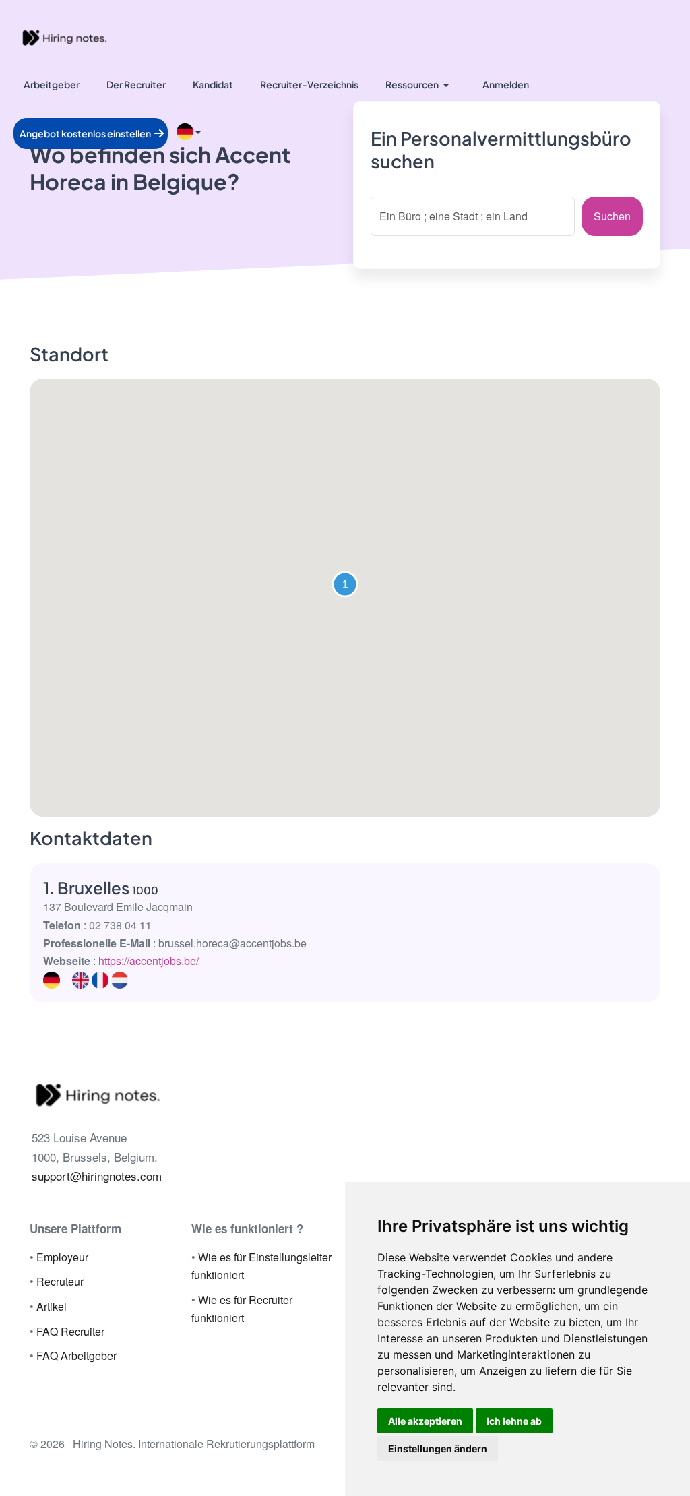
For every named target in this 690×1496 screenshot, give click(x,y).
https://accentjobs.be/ (148, 960)
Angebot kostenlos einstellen (86, 133)
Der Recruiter (136, 84)
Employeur (62, 1257)
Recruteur (60, 1281)
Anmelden (505, 84)
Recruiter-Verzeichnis (309, 84)
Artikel (51, 1306)
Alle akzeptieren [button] (425, 1421)
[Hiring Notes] (64, 36)
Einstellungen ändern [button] (437, 1448)
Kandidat (213, 84)
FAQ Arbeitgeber (76, 1355)
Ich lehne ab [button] (514, 1421)
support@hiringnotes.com (97, 1175)
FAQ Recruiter (70, 1331)
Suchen (612, 216)
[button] (345, 584)
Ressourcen (412, 84)
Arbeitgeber (52, 84)
